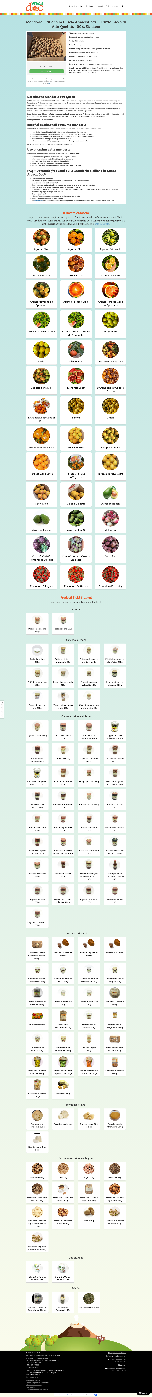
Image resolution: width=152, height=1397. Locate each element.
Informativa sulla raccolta (62, 1394)
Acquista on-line (76, 6)
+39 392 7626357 (119, 1362)
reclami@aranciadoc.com (116, 1368)
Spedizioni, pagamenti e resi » (37, 1389)
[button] (123, 6)
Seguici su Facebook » (117, 1353)
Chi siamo (89, 6)
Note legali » (30, 1387)
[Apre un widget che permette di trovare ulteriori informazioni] (143, 1393)
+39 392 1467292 (119, 1370)
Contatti (115, 6)
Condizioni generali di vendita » (37, 1383)
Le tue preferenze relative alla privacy (81, 1394)
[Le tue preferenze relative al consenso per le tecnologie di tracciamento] (2, 709)
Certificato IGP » (32, 1377)
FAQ (107, 6)
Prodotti (100, 6)
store (49, 83)
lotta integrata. (102, 223)
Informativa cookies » (34, 1385)
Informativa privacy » (33, 1380)
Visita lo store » (46, 71)
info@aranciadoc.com (118, 1359)
